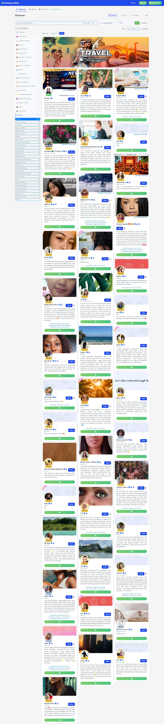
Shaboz (83, 352)
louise (46, 257)
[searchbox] (127, 23)
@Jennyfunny (120, 489)
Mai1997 (47, 204)
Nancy (118, 398)
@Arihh (82, 407)
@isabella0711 (120, 97)
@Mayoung (83, 464)
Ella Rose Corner (122, 629)
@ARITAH (82, 201)
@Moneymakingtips (85, 148)
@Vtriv (82, 515)
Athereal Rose (121, 182)
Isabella (119, 96)
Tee (81, 566)
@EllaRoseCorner (121, 631)
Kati (82, 614)
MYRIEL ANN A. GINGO (88, 462)
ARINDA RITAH (85, 200)
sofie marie (48, 397)
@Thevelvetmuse (120, 442)
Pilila (118, 533)
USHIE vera (48, 429)
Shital (46, 643)
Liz (81, 299)
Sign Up (143, 3)
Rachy (46, 596)
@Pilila (118, 535)
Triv (81, 513)
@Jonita (46, 100)
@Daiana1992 (120, 143)
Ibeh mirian (48, 361)
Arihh (82, 406)
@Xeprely (46, 705)
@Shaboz (82, 354)
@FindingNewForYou (85, 301)
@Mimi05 (46, 363)
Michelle (47, 543)
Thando (119, 573)
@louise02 (47, 259)
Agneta (119, 276)
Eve (117, 660)
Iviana (118, 345)
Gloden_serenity (122, 440)
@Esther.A (119, 226)
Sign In (133, 3)
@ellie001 (47, 206)
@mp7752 (47, 545)
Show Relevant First (133, 29)
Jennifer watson (122, 487)
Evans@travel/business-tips (90, 147)
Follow (61, 33)
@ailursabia (83, 97)
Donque (47, 98)
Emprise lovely (49, 704)
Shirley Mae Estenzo (51, 305)
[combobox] (125, 23)
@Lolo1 (46, 471)
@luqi (117, 314)
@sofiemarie (47, 399)
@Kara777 (83, 260)
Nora (46, 504)
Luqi (118, 312)
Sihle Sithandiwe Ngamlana (53, 469)
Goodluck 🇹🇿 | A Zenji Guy (53, 151)
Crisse (82, 661)
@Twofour (47, 306)
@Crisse (82, 662)
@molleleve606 (120, 662)
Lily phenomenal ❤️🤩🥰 (125, 224)
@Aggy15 (118, 278)
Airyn (82, 96)
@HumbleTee (83, 568)
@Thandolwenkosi (121, 575)
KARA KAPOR (85, 258)
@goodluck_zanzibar (50, 153)
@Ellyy (46, 505)
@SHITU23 (47, 645)
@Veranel (46, 431)
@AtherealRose (120, 184)
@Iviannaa (119, 346)
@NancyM (119, 400)
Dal (117, 141)
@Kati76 (82, 615)
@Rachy (46, 598)
